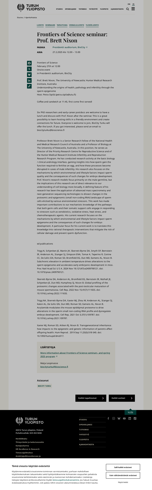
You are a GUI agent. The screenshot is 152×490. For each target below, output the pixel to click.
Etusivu (59, 9)
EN (129, 4)
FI (133, 4)
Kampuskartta (22, 445)
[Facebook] (29, 63)
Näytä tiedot (123, 482)
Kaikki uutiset (118, 398)
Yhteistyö (93, 9)
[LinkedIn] (29, 80)
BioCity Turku (44, 386)
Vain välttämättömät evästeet (123, 475)
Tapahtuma (62, 25)
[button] (133, 8)
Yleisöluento (92, 25)
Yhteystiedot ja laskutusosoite (30, 442)
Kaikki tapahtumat (87, 398)
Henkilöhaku (21, 438)
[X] (29, 69)
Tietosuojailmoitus (24, 452)
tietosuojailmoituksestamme (65, 480)
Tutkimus (83, 9)
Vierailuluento (76, 25)
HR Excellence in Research (28, 449)
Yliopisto (104, 9)
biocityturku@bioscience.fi (54, 366)
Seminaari (50, 25)
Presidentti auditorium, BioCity (69, 47)
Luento (40, 25)
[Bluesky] (29, 74)
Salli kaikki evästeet (123, 467)
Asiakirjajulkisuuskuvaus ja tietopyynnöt (28, 457)
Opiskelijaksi (70, 9)
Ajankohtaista (117, 9)
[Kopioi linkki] (29, 86)
